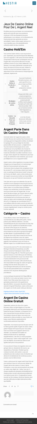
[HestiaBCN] (10, 3)
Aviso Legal (10, 420)
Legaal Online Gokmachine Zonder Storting (16, 293)
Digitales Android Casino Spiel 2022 (14, 291)
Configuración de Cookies (24, 422)
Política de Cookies (8, 422)
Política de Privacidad (22, 420)
